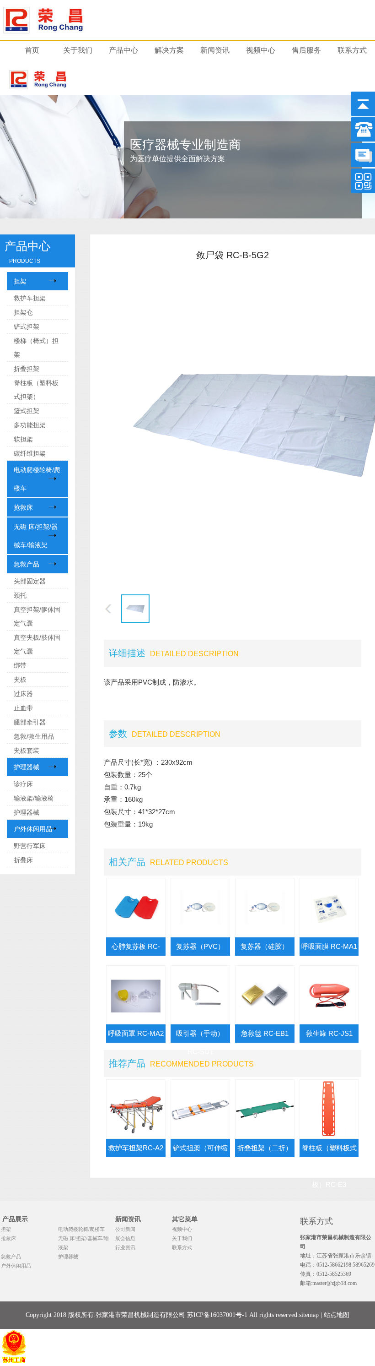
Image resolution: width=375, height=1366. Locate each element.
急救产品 (26, 564)
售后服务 (306, 50)
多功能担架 (30, 425)
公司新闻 (125, 1229)
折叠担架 (26, 368)
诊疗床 (23, 784)
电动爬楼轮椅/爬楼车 (37, 479)
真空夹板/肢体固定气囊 (37, 644)
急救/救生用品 (34, 736)
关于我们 (77, 50)
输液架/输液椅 (34, 798)
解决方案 (169, 50)
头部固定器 (30, 581)
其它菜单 (185, 1219)
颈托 (20, 595)
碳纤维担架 (30, 453)
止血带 (23, 708)
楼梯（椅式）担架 (36, 347)
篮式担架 (26, 410)
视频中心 (260, 50)
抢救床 (23, 507)
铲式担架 (26, 326)
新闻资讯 (215, 50)
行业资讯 (125, 1247)
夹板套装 (26, 750)
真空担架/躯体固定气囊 (37, 616)
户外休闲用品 (33, 829)
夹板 (20, 679)
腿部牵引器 (30, 722)
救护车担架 (30, 298)
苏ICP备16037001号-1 (217, 1315)
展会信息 (125, 1238)
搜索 (359, 20)
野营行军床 (30, 845)
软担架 (23, 439)
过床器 (23, 693)
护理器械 (26, 767)
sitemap (309, 1315)
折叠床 (23, 860)
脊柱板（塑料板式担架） (36, 389)
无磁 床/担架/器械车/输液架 (36, 536)
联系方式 (352, 50)
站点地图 (336, 1315)
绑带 (20, 665)
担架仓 (23, 312)
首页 (32, 50)
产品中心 (123, 50)
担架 (20, 281)
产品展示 (15, 1219)
